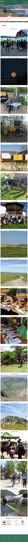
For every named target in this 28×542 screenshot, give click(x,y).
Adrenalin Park (13, 115)
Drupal (18, 536)
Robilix (9, 539)
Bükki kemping (13, 57)
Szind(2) (13, 172)
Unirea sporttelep (13, 86)
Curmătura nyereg (13, 259)
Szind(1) (13, 144)
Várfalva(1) (13, 287)
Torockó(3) (13, 460)
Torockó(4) (13, 489)
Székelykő (13, 374)
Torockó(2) (13, 431)
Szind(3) (13, 201)
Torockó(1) (13, 402)
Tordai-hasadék (13, 230)
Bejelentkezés (23, 531)
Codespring (24, 538)
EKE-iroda (12, 28)
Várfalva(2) (13, 316)
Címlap (2, 18)
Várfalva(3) (13, 345)
